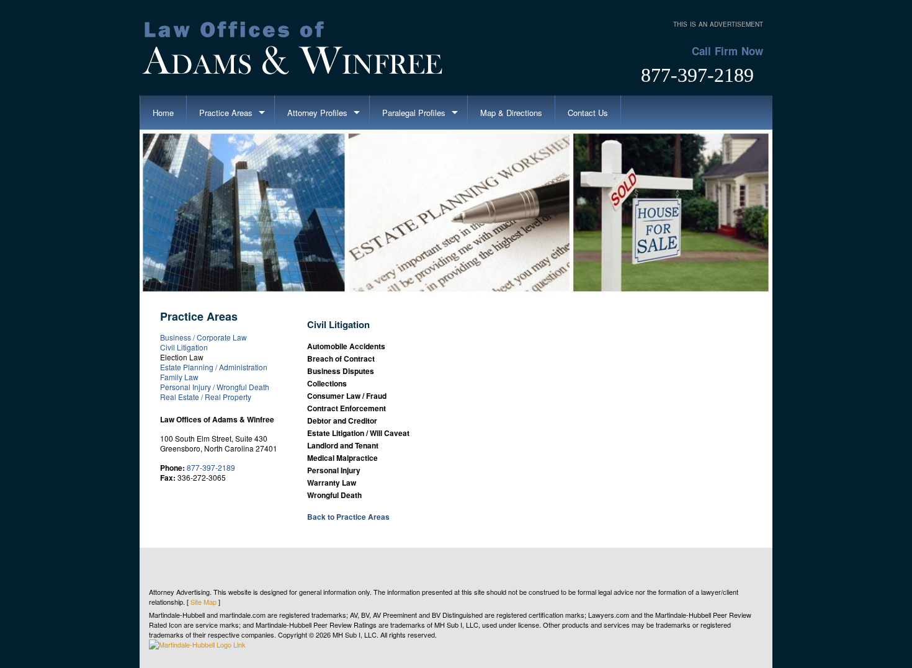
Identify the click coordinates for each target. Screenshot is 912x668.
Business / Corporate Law (203, 337)
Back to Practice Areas (348, 516)
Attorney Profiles (317, 112)
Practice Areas (226, 112)
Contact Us (588, 112)
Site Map (203, 602)
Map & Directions (511, 112)
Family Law (179, 377)
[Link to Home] (295, 46)
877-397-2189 (697, 75)
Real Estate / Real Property (205, 396)
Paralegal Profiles (413, 112)
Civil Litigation (184, 347)
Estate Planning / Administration (213, 367)
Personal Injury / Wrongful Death (214, 386)
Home (163, 112)
